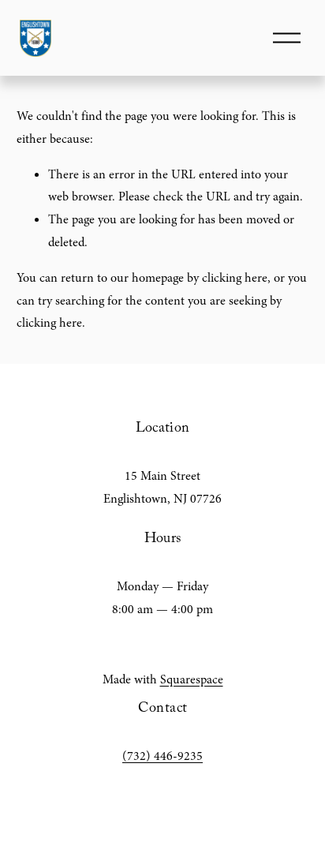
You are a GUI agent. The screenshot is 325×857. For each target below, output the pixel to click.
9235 (190, 756)
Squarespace (191, 679)
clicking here (234, 277)
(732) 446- (149, 756)
